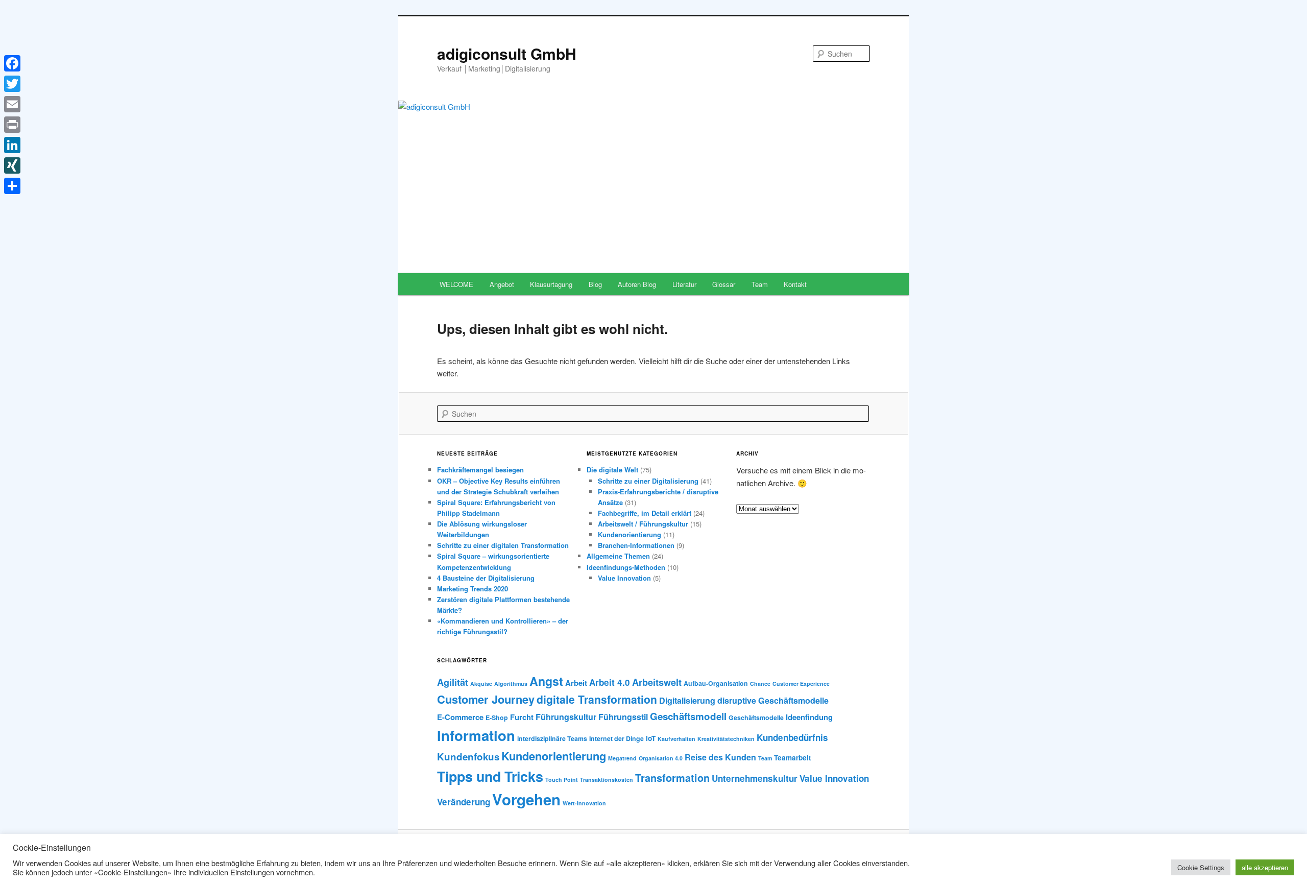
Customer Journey (486, 699)
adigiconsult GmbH (506, 53)
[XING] (12, 165)
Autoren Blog (637, 284)
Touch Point (561, 779)
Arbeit (576, 682)
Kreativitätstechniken (726, 739)
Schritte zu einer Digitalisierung (648, 481)
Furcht (522, 717)
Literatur (684, 284)
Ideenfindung (809, 717)
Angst (546, 681)
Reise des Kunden (720, 757)
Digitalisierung (687, 700)
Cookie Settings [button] (1200, 867)
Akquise (481, 683)
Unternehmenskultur (754, 778)
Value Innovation (624, 578)
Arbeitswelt (657, 682)
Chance (760, 683)
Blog (595, 284)
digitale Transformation (597, 699)
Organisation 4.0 (661, 758)
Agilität (452, 682)
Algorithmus (510, 683)
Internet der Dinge (616, 738)
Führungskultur (566, 717)
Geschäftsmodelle (756, 717)
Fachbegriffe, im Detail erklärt (644, 513)
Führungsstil (623, 717)
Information (476, 735)
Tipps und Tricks (490, 776)
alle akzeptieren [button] (1265, 867)
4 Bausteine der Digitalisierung (486, 578)
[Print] (12, 124)
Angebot (502, 284)
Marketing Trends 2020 (472, 588)
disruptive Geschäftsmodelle (773, 700)
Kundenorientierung (629, 534)
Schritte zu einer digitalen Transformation (503, 545)
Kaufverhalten (676, 739)
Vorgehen (526, 799)
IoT (651, 738)
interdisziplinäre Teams (552, 738)
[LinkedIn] (12, 145)
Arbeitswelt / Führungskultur (643, 524)
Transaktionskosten (606, 779)
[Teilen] (12, 186)
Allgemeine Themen (618, 556)
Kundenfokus (468, 756)
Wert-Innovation (584, 803)
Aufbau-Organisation (716, 683)
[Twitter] (12, 84)
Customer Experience (801, 683)
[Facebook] (12, 63)
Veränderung (463, 802)
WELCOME (456, 284)
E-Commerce (460, 717)
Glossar (723, 284)
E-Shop (497, 717)
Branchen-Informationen (636, 545)
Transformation (672, 778)
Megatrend (622, 758)
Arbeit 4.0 (609, 682)
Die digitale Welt (612, 469)
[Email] (12, 104)
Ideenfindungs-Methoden (626, 567)
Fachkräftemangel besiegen (480, 469)
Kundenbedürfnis (792, 737)
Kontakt (795, 284)
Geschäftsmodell (688, 716)
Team (760, 284)
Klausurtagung (551, 284)
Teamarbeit (792, 757)
